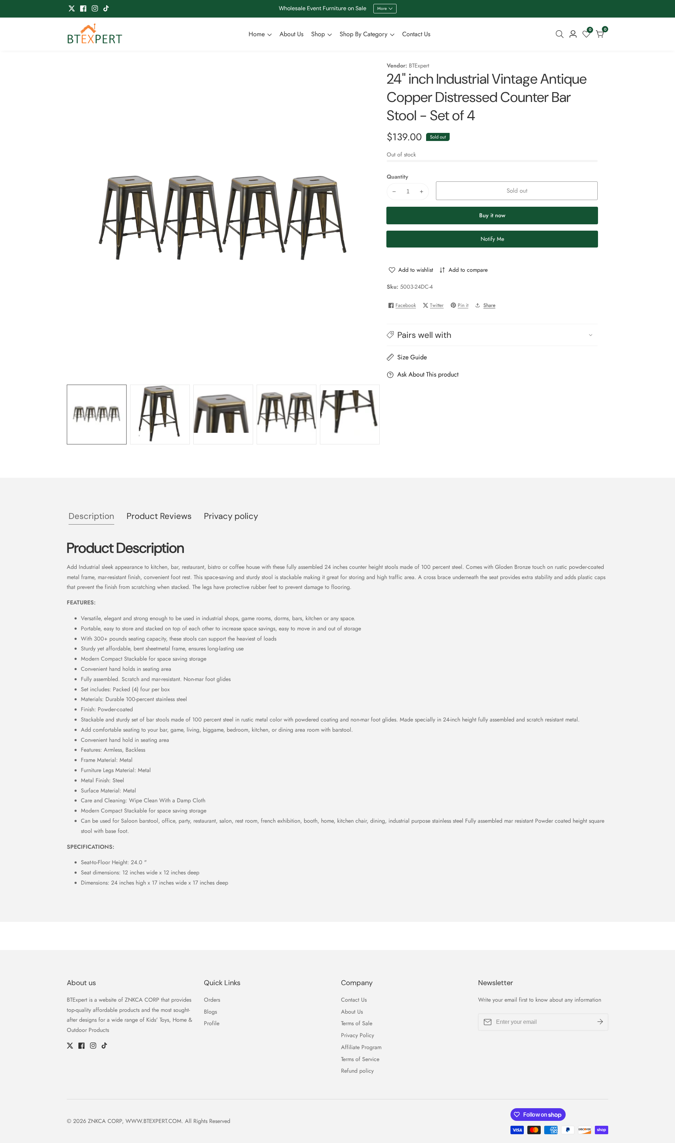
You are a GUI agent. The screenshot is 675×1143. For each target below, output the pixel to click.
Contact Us (416, 34)
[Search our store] (561, 34)
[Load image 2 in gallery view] (160, 414)
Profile (211, 1023)
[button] (492, 335)
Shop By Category (363, 34)
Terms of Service (360, 1059)
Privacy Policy (357, 1035)
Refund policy (357, 1071)
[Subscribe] (600, 1022)
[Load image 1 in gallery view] (97, 414)
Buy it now (492, 215)
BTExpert (419, 66)
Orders (212, 1000)
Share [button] (489, 305)
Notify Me (492, 239)
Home (257, 34)
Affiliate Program (361, 1047)
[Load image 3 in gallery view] (223, 414)
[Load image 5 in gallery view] (350, 414)
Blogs (210, 1012)
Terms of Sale (356, 1023)
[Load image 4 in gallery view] (286, 414)
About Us (291, 34)
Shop (318, 34)
